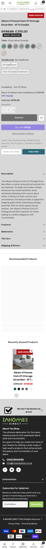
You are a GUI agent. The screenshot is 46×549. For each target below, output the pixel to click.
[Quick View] (31, 351)
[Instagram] (11, 469)
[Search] (10, 3)
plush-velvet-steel (26, 389)
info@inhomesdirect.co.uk (19, 463)
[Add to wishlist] (41, 118)
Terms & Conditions (29, 524)
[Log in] (35, 3)
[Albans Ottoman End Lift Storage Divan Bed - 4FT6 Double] (23, 359)
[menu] (2, 3)
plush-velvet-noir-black (18, 389)
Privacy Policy (14, 524)
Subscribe (33, 151)
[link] (23, 325)
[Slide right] (42, 410)
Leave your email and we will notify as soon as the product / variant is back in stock (21, 143)
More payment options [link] (23, 133)
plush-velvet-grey (22, 389)
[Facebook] (5, 469)
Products (13, 9)
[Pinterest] (18, 469)
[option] (23, 374)
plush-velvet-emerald (15, 389)
